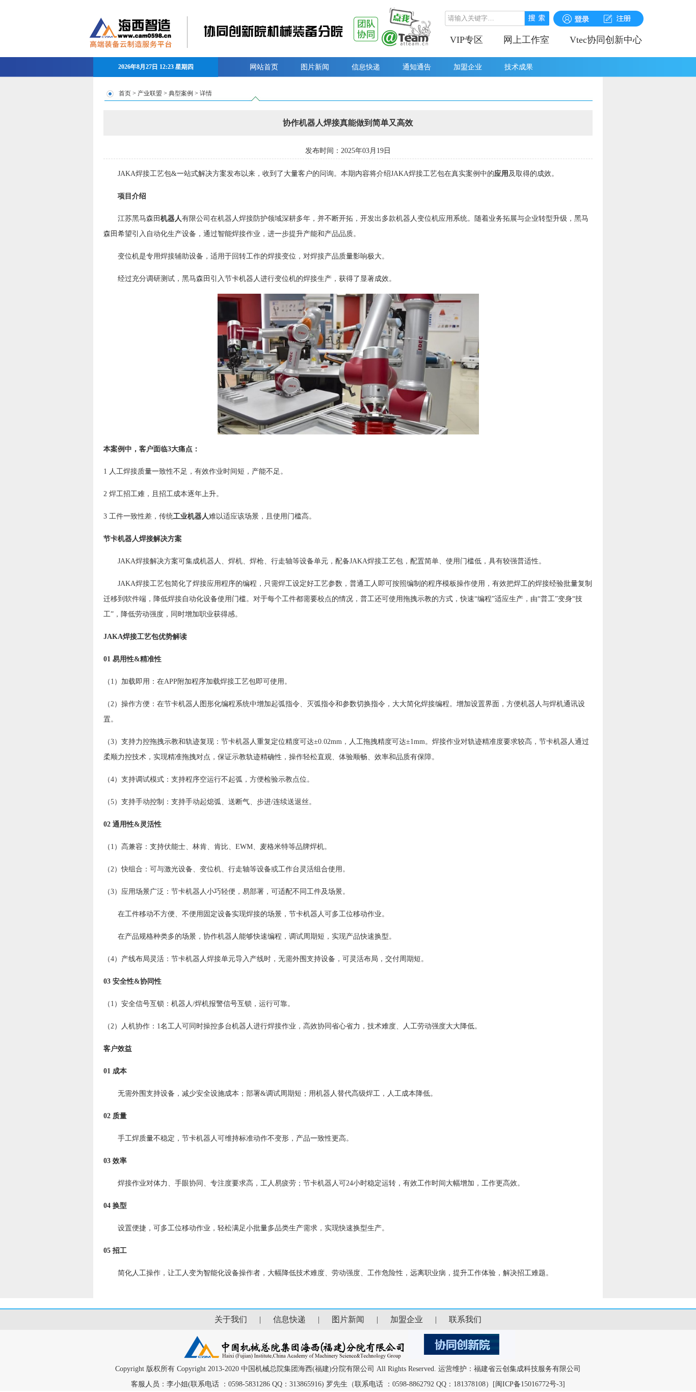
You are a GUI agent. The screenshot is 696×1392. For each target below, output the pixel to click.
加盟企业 (467, 67)
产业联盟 (150, 93)
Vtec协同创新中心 (606, 40)
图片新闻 (315, 67)
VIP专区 (466, 40)
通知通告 (417, 67)
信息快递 (366, 67)
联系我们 (465, 1319)
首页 (125, 93)
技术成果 (518, 67)
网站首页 (264, 67)
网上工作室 (526, 40)
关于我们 (231, 1319)
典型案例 (181, 93)
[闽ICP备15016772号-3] (529, 1384)
